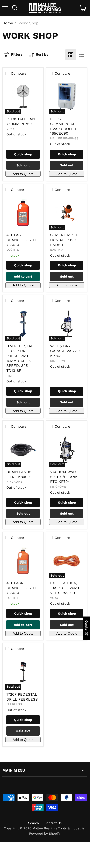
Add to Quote (23, 174)
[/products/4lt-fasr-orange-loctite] (23, 561)
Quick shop (23, 154)
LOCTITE (12, 249)
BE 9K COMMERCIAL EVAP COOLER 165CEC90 (63, 126)
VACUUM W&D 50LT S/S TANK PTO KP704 (64, 477)
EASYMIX (56, 249)
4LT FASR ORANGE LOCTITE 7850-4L (22, 588)
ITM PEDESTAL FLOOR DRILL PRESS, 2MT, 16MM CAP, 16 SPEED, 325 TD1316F (20, 358)
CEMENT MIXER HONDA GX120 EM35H (64, 240)
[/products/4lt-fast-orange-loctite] (23, 212)
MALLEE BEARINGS (64, 138)
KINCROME (58, 361)
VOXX (10, 128)
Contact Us (53, 823)
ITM (9, 375)
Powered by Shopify (45, 833)
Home (7, 23)
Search (33, 823)
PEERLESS (14, 704)
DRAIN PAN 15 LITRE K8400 (19, 474)
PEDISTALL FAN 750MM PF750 (20, 121)
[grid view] (71, 54)
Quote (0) (87, 628)
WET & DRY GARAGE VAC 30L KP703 (66, 351)
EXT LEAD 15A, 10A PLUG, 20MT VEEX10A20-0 (65, 588)
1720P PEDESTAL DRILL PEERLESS (22, 697)
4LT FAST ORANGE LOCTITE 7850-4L (22, 240)
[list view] (82, 54)
